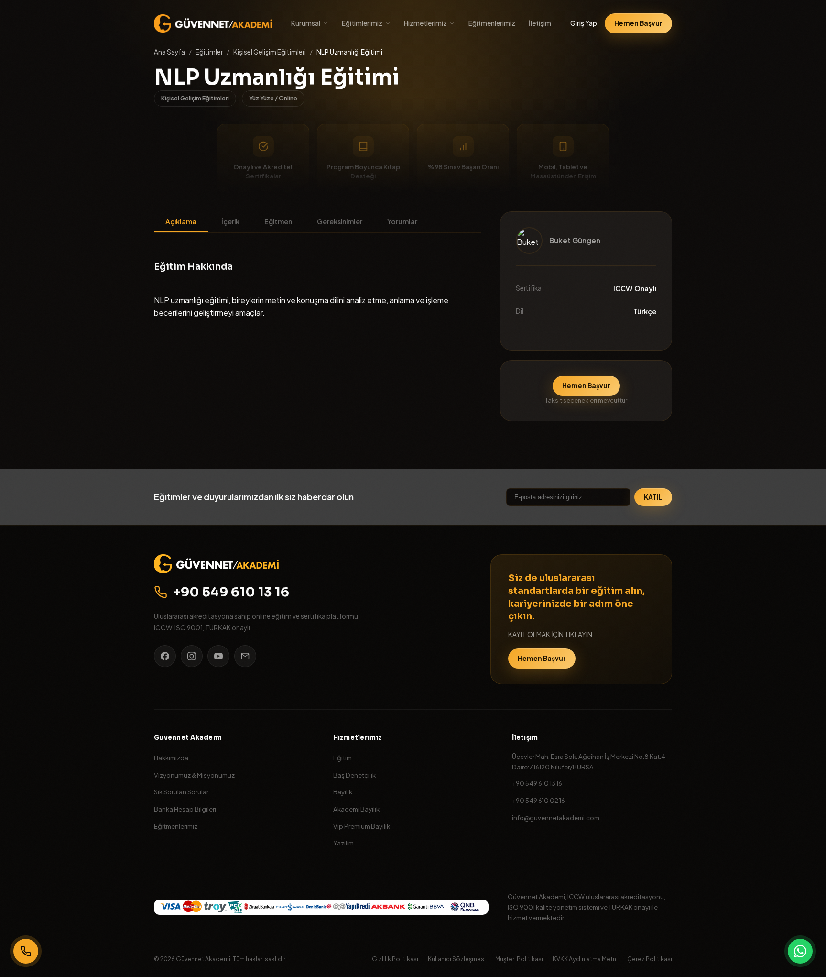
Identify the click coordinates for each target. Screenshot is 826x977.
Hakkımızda (171, 758)
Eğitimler (209, 52)
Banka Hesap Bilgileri (185, 809)
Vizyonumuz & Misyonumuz (194, 775)
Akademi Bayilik (356, 809)
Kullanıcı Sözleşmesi (457, 959)
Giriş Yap (583, 23)
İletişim (540, 23)
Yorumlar (402, 221)
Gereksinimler (339, 221)
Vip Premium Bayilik (361, 826)
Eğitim (342, 758)
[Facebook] (165, 656)
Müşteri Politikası (519, 959)
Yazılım (343, 843)
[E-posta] (245, 656)
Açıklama (180, 221)
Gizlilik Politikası (395, 959)
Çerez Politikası (649, 959)
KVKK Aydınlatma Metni (585, 959)
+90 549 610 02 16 (538, 800)
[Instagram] (192, 656)
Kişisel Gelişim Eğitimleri (269, 52)
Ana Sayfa (169, 52)
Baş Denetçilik (354, 775)
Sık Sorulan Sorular (181, 792)
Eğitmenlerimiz (491, 23)
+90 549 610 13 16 (231, 592)
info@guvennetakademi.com (555, 817)
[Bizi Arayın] (25, 951)
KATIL (653, 497)
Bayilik (342, 792)
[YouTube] (218, 656)
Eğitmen (278, 221)
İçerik (230, 221)
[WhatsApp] (800, 951)
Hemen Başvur (638, 23)
